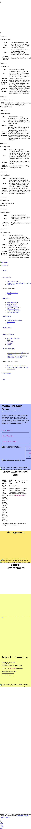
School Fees (11, 322)
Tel (3, 781)
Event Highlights (8, 349)
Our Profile (7, 277)
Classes (9, 294)
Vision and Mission (12, 281)
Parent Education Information (17, 366)
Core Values (10, 284)
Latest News (7, 327)
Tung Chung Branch (13, 310)
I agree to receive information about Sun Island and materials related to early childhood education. (16, 789)
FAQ (8, 323)
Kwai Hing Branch (12, 302)
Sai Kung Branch (12, 306)
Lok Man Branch (12, 304)
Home (5, 271)
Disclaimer (20, 815)
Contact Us (7, 373)
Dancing (9, 343)
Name (4, 779)
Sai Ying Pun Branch (13, 307)
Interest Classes (8, 334)
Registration (7, 316)
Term (3, 785)
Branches (6, 298)
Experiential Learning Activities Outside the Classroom (17, 356)
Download (4, 800)
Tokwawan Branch (13, 309)
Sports (9, 344)
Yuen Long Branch (13, 312)
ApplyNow (1, 824)
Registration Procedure (14, 320)
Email (4, 783)
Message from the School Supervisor (19, 283)
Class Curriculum (12, 293)
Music (8, 340)
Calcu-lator (2, 827)
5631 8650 (12, 668)
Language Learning (13, 338)
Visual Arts (10, 341)
